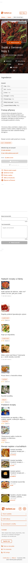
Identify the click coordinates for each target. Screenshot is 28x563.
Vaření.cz (3, 17)
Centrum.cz (6, 558)
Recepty (9, 17)
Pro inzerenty (7, 549)
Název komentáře (6, 216)
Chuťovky (4, 379)
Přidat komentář (15, 242)
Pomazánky (5, 421)
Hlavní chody (5, 318)
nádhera (14, 476)
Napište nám (6, 541)
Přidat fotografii (15, 42)
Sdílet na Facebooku (9, 177)
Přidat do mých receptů (8, 170)
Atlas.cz (14, 558)
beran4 (13, 500)
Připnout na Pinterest (9, 180)
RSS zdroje (6, 552)
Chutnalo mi (15, 161)
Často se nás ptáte (8, 546)
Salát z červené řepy (6, 142)
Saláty (4, 440)
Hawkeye (14, 454)
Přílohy (4, 399)
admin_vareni (10, 157)
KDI (12, 485)
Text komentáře (5, 224)
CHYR (13, 465)
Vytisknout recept (8, 172)
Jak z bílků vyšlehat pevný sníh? (10, 153)
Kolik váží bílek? (7, 150)
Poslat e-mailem (8, 175)
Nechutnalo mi (15, 165)
